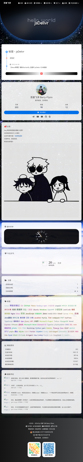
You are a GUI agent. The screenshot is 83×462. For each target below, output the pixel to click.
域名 (73, 310)
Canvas (65, 314)
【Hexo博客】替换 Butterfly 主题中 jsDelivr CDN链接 (28, 67)
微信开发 (7, 328)
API (31, 321)
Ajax (22, 321)
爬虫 (16, 331)
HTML (71, 314)
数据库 (19, 310)
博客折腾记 (15, 306)
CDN (20, 328)
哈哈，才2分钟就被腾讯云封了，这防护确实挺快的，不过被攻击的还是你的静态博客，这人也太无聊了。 (41, 407)
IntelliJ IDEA (52, 314)
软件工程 (16, 318)
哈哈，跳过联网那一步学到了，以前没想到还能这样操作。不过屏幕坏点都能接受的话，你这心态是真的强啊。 (43, 400)
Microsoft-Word (30, 325)
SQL (25, 310)
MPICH (64, 306)
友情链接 (45, 429)
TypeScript (8, 321)
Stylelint (39, 331)
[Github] (46, 117)
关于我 (55, 426)
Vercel (71, 321)
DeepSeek (57, 335)
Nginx (13, 314)
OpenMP (50, 310)
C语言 (30, 310)
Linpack (58, 306)
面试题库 (71, 332)
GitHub (27, 306)
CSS (27, 318)
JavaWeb (37, 318)
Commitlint (63, 331)
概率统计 (16, 321)
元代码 (29, 426)
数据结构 (38, 314)
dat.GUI (72, 328)
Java (45, 313)
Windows (43, 310)
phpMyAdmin (59, 325)
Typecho (50, 325)
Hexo (33, 306)
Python (38, 328)
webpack (56, 318)
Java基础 (8, 318)
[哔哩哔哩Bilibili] (38, 117)
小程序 (36, 321)
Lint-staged (53, 331)
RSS (76, 331)
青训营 (22, 318)
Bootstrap (31, 328)
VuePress (68, 318)
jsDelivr (14, 328)
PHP (62, 318)
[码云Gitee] (49, 117)
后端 (76, 313)
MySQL (44, 318)
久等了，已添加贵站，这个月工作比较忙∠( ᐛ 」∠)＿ (27, 385)
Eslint (26, 331)
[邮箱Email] (42, 117)
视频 (14, 310)
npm (45, 306)
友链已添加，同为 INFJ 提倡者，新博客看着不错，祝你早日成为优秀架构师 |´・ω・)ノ (36, 378)
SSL (71, 325)
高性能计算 (72, 306)
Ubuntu (36, 310)
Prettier (32, 331)
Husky (45, 331)
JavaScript (30, 314)
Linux (6, 306)
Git (22, 306)
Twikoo (56, 321)
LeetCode (67, 310)
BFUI (6, 332)
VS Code (21, 335)
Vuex (62, 328)
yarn (43, 328)
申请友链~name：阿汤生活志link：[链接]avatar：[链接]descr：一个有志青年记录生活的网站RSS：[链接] (42, 393)
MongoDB (64, 321)
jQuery (27, 321)
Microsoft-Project (46, 321)
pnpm (11, 331)
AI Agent (29, 335)
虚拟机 (20, 325)
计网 (31, 318)
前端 (23, 313)
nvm (75, 325)
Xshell (59, 314)
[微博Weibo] (34, 117)
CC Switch (66, 335)
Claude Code (48, 335)
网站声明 (38, 429)
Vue (50, 318)
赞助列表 (31, 429)
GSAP (66, 328)
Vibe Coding (38, 335)
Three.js (56, 328)
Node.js (40, 306)
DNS (67, 325)
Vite (5, 335)
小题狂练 (58, 310)
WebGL (49, 328)
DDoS (15, 335)
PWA (24, 328)
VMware (14, 325)
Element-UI (41, 325)
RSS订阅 (52, 429)
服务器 (7, 314)
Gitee (18, 314)
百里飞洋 (7, 3)
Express (7, 325)
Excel (10, 335)
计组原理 (51, 306)
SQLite (21, 331)
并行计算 (7, 310)
